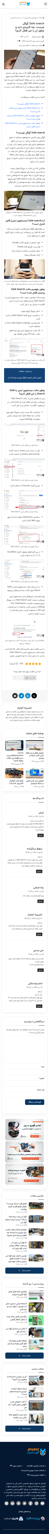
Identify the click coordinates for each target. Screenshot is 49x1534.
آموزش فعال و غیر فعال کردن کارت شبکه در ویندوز (35, 755)
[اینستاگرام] (6, 1503)
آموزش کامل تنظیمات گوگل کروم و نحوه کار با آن (24, 377)
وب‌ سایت (40, 1090)
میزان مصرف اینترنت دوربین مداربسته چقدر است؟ (18, 1391)
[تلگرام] (18, 1503)
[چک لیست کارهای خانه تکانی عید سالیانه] (36, 1418)
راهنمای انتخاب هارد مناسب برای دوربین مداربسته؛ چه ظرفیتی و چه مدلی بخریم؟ (16, 1232)
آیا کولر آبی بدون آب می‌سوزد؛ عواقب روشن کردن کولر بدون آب (18, 1245)
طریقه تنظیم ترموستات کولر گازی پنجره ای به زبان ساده (17, 1343)
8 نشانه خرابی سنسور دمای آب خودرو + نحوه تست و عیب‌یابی (16, 1306)
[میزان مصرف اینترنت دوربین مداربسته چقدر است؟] (36, 1392)
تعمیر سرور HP (15, 1465)
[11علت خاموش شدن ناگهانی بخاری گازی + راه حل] (36, 1405)
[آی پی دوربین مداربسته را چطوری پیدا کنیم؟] (36, 1380)
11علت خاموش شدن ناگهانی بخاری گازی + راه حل (17, 1404)
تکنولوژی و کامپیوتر (31, 18)
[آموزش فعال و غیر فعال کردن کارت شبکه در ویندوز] (35, 745)
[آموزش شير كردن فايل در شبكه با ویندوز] (35, 773)
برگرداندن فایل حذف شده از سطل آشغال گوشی (17, 1318)
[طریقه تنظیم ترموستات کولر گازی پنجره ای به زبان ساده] (36, 1344)
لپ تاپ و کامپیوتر (16, 18)
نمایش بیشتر (26, 1270)
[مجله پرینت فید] (35, 1519)
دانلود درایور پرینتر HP (35, 1475)
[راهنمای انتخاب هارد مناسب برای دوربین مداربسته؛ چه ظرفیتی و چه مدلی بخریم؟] (36, 1231)
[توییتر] (24, 1503)
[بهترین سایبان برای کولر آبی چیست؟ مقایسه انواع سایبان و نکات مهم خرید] (36, 1258)
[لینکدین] (12, 1503)
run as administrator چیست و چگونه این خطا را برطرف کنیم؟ (15, 757)
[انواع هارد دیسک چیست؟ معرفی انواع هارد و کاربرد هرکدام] (36, 1206)
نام (42, 1067)
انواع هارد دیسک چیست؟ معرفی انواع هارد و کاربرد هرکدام (16, 1206)
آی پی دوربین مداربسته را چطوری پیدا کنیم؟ (17, 1378)
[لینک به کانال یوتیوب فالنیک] (42, 1503)
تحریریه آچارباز (24, 708)
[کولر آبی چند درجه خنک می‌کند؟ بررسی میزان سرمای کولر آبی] (36, 1218)
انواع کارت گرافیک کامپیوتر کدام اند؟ (16, 782)
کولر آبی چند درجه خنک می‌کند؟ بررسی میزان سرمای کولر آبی (16, 1219)
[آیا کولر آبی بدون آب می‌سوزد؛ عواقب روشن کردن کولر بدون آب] (36, 1244)
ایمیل (41, 1078)
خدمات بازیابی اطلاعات (35, 1465)
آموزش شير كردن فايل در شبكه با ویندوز (35, 782)
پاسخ (40, 835)
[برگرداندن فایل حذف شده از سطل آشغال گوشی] (36, 1320)
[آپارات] (36, 1503)
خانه (41, 18)
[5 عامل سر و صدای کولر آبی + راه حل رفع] (36, 1332)
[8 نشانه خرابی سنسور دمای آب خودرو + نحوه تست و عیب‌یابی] (36, 1307)
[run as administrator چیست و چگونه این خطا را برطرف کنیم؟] (14, 745)
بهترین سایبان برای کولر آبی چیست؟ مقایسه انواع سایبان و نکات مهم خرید (16, 1258)
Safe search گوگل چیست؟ (28, 103)
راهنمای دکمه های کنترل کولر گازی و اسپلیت (17, 1293)
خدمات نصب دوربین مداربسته (32, 1470)
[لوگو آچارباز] (24, 4)
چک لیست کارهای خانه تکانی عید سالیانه (18, 1416)
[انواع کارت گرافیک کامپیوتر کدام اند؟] (14, 773)
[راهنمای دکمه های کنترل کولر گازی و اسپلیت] (36, 1295)
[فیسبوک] (30, 1503)
